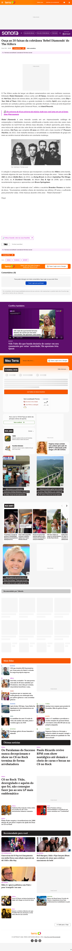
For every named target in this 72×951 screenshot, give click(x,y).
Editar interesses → (63, 369)
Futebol (47, 703)
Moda (11, 716)
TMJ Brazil (17, 260)
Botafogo (13, 729)
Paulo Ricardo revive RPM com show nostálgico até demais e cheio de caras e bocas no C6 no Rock (53, 757)
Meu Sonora (40, 853)
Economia (12, 666)
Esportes (49, 896)
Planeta (47, 729)
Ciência (12, 678)
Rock (48, 806)
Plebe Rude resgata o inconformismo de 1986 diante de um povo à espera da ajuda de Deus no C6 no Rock (18, 822)
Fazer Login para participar (36, 283)
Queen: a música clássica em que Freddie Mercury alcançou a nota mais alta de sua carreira (22, 912)
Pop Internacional (6, 853)
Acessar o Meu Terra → (28, 360)
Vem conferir (18, 422)
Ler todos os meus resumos (36, 392)
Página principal (10, 2)
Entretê (25, 260)
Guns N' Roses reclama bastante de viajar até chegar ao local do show (23, 899)
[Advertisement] (50, 823)
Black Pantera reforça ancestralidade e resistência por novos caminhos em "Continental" (58, 809)
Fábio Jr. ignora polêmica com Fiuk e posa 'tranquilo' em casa (16, 886)
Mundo (12, 691)
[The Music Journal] (5, 244)
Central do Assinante (52, 2)
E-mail (64, 2)
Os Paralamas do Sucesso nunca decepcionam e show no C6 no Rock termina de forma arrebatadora (18, 757)
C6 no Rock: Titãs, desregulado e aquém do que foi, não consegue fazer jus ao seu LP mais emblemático (17, 786)
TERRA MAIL (40, 2)
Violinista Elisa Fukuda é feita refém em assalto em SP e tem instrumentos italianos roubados (23, 809)
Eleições (47, 716)
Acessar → (31, 431)
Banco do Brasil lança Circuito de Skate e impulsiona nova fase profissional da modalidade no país (58, 900)
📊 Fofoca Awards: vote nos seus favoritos (16, 238)
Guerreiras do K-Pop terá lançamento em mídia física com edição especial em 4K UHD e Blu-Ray (17, 857)
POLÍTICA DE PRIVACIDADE (52, 937)
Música (9, 260)
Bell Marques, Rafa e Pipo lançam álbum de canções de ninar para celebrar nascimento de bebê (53, 857)
